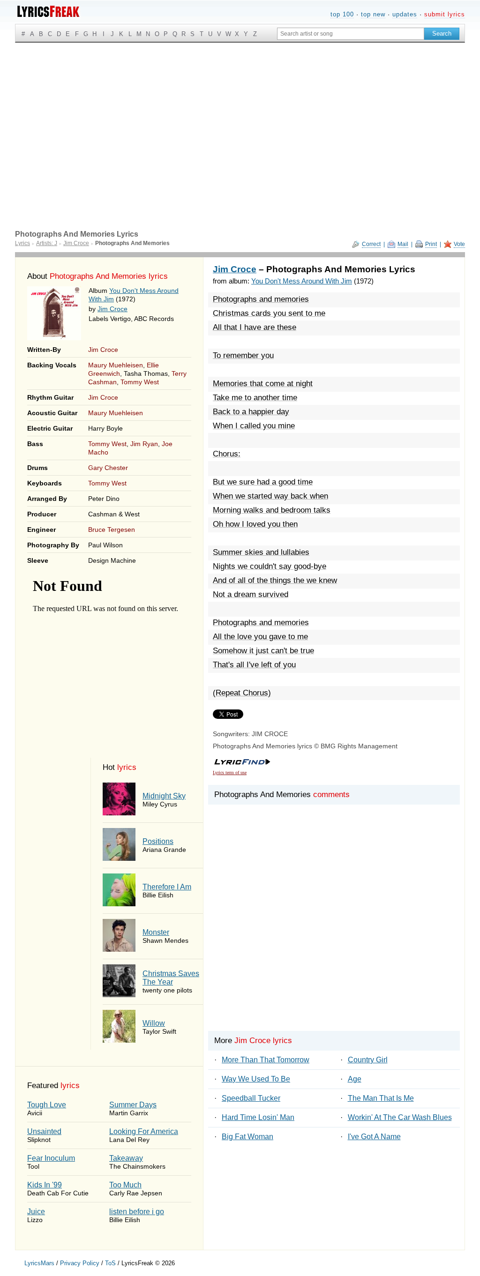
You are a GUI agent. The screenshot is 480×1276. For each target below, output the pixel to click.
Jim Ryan (144, 444)
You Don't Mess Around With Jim (301, 281)
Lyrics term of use (230, 772)
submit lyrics (444, 14)
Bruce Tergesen (111, 529)
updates (404, 14)
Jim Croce (113, 309)
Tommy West (139, 382)
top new (373, 14)
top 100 (342, 14)
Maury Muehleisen (115, 365)
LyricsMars (39, 1263)
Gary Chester (108, 467)
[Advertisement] (240, 113)
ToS (110, 1263)
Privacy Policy (79, 1263)
